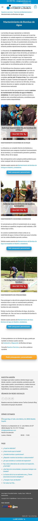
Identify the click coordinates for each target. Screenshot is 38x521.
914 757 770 (11, 1)
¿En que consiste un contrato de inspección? (17, 461)
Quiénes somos (18, 402)
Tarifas (25, 402)
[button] (2, 7)
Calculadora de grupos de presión (11, 405)
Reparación (15, 343)
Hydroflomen (13, 498)
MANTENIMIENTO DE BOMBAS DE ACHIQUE (15, 143)
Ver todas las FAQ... (9, 483)
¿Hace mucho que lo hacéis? (12, 451)
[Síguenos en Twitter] (9, 398)
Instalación (6, 343)
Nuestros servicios (7, 12)
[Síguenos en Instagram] (6, 398)
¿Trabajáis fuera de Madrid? (12, 480)
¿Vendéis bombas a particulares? (13, 454)
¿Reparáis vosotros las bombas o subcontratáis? (18, 457)
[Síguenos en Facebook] (3, 398)
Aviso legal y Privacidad (7, 493)
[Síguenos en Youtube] (12, 398)
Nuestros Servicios (13, 347)
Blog (35, 402)
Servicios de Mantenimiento (22, 12)
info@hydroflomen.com (23, 1)
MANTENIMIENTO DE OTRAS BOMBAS (13, 295)
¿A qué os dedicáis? (9, 448)
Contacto (30, 402)
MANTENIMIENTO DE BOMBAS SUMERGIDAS (16, 219)
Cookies (15, 493)
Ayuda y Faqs (21, 493)
